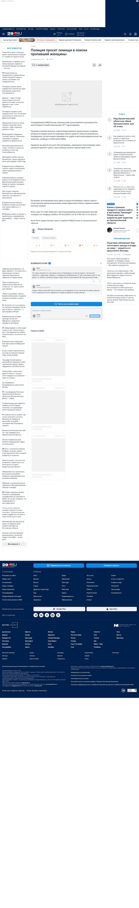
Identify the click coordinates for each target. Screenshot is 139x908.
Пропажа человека (49, 238)
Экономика (115, 589)
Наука (64, 593)
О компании (7, 582)
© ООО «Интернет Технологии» (37, 690)
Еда (34, 593)
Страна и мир (116, 582)
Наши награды (7, 586)
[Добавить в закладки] (94, 65)
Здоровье (37, 600)
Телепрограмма (42, 29)
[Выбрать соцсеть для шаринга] (100, 65)
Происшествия (92, 586)
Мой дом (65, 589)
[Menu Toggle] (3, 34)
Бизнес (36, 579)
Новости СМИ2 (37, 331)
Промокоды (95, 29)
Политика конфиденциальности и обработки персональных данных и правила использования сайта (102, 684)
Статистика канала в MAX (12, 600)
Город (35, 586)
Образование (67, 600)
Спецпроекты (116, 593)
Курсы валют (72, 29)
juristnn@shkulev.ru (51, 684)
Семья (89, 600)
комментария (42, 65)
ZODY (81, 29)
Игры (86, 29)
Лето (64, 586)
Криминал (66, 579)
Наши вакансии (8, 589)
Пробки (70, 34)
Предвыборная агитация (11, 596)
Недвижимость (8, 29)
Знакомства (21, 29)
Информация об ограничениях (80, 672)
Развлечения (92, 593)
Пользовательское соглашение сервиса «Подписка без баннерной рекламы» (95, 681)
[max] (52, 615)
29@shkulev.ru (25, 683)
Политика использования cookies (81, 675)
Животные (37, 596)
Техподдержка (7, 593)
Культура (65, 582)
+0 (93, 281)
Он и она (90, 575)
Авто (35, 575)
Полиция (36, 238)
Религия (90, 596)
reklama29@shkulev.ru (107, 666)
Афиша (52, 29)
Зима (64, 575)
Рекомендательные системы (80, 678)
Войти (38, 317)
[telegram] (35, 615)
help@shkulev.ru (16, 686)
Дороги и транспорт (41, 589)
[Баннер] (27, 40)
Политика (90, 582)
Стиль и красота (117, 579)
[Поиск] (125, 34)
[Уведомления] (130, 34)
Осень (89, 579)
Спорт (113, 575)
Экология (115, 586)
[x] (58, 615)
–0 (99, 281)
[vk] (41, 615)
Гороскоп (61, 29)
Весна (35, 582)
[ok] (47, 615)
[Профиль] (135, 34)
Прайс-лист (6, 579)
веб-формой (38, 686)
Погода (31, 29)
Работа (89, 589)
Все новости (14, 48)
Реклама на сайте (9, 575)
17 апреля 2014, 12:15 (37, 59)
